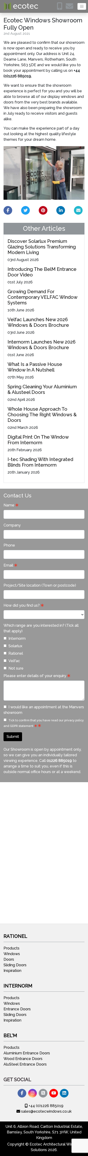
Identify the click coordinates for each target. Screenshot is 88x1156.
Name (9, 505)
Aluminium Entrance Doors (27, 1053)
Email (8, 565)
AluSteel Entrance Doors (25, 1064)
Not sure (15, 668)
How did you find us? (22, 605)
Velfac (14, 661)
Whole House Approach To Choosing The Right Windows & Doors (42, 414)
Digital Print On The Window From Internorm (38, 439)
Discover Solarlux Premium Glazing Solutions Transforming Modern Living (42, 246)
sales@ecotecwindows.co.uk (46, 1111)
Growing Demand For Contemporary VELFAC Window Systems (42, 297)
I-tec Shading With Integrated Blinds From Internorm (40, 462)
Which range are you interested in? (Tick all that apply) (41, 628)
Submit (13, 736)
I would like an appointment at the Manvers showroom (44, 710)
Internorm (17, 638)
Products (11, 948)
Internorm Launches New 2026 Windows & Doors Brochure (42, 344)
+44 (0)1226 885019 (45, 1106)
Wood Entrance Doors (23, 1058)
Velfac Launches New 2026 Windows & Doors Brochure (38, 322)
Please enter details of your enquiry (35, 676)
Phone (9, 545)
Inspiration (12, 970)
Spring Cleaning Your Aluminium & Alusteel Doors (42, 389)
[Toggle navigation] (81, 6)
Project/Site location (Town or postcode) (40, 585)
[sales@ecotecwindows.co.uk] (71, 7)
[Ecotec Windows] (21, 6)
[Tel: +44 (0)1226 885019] (61, 7)
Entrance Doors (17, 1009)
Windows (12, 954)
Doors (9, 959)
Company (12, 525)
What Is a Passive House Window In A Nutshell (35, 367)
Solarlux (15, 646)
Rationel (15, 653)
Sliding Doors (15, 965)
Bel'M (10, 1035)
